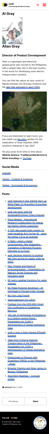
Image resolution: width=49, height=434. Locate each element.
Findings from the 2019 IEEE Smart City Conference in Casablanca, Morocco (26, 307)
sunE (19, 4)
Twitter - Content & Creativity (17, 179)
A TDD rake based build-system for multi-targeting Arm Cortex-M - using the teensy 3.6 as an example (27, 233)
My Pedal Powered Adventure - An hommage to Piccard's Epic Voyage (26, 289)
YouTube (27, 158)
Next (35, 401)
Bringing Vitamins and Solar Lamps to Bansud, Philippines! (27, 370)
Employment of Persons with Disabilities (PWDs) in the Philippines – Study (26, 360)
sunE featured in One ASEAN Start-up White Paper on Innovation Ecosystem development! (27, 204)
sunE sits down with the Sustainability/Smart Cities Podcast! (26, 213)
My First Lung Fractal (18, 295)
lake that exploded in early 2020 (23, 87)
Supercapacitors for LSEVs (21, 299)
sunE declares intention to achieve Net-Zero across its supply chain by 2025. (26, 258)
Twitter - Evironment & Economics (19, 185)
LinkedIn (6, 173)
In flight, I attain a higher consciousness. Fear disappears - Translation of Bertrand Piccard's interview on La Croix (25, 246)
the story (22, 139)
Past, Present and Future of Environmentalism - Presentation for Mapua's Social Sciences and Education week (26, 271)
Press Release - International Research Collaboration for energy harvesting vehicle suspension (25, 222)
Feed (15, 418)
